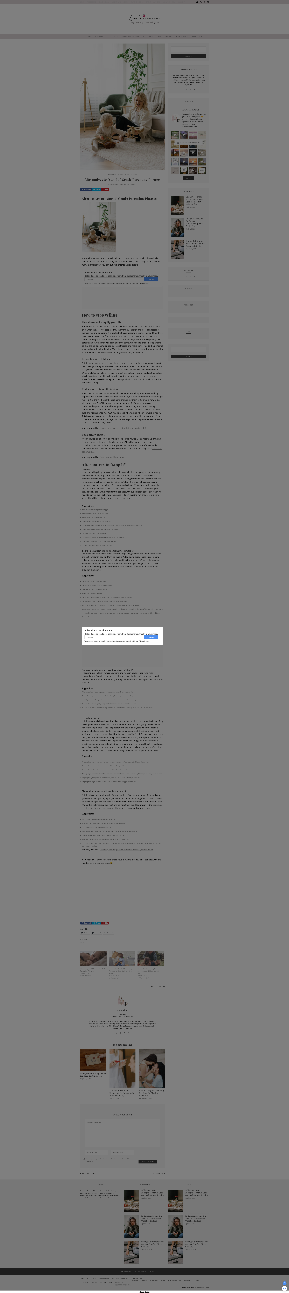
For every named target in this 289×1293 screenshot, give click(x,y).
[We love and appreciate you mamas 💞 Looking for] (202, 135)
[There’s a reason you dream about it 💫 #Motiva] (184, 144)
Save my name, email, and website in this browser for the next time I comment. (109, 1160)
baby (163, 1280)
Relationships (169, 2)
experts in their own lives (106, 363)
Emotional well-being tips (112, 457)
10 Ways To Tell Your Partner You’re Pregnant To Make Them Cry (121, 1093)
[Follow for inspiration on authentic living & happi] (184, 171)
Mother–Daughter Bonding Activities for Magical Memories (151, 1093)
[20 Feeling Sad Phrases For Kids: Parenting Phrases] (93, 958)
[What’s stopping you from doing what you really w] (193, 153)
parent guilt (94, 442)
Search (188, 56)
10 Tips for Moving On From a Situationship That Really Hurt (194, 222)
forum (106, 859)
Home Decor (104, 2)
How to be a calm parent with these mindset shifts (123, 428)
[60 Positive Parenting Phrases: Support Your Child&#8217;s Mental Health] (151, 958)
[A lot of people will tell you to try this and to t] (202, 153)
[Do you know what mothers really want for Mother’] (175, 144)
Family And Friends (120, 2)
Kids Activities (174, 1280)
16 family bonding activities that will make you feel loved (126, 849)
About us (182, 2)
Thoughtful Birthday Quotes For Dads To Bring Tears (93, 1074)
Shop (82, 2)
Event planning (153, 2)
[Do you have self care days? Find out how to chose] (184, 161)
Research (98, 445)
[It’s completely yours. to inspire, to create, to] (184, 153)
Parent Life (136, 2)
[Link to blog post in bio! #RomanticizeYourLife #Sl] (202, 171)
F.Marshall (122, 184)
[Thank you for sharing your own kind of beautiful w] (193, 144)
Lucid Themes (203, 1287)
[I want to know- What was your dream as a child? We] (175, 135)
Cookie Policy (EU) (123, 1285)
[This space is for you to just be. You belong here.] (193, 161)
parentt (120, 175)
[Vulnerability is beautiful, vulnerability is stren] (202, 161)
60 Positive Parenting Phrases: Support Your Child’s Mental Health (149, 971)
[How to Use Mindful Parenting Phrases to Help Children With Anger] (122, 958)
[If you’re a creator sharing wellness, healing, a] (193, 135)
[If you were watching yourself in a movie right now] (175, 153)
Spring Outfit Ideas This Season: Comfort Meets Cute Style (196, 243)
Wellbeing (91, 2)
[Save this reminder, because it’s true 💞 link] (175, 161)
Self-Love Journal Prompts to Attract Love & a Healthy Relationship (194, 200)
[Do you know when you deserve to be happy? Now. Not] (184, 135)
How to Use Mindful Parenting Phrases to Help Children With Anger (120, 971)
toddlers (134, 175)
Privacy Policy (144, 1292)
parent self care (191, 1280)
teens (127, 175)
